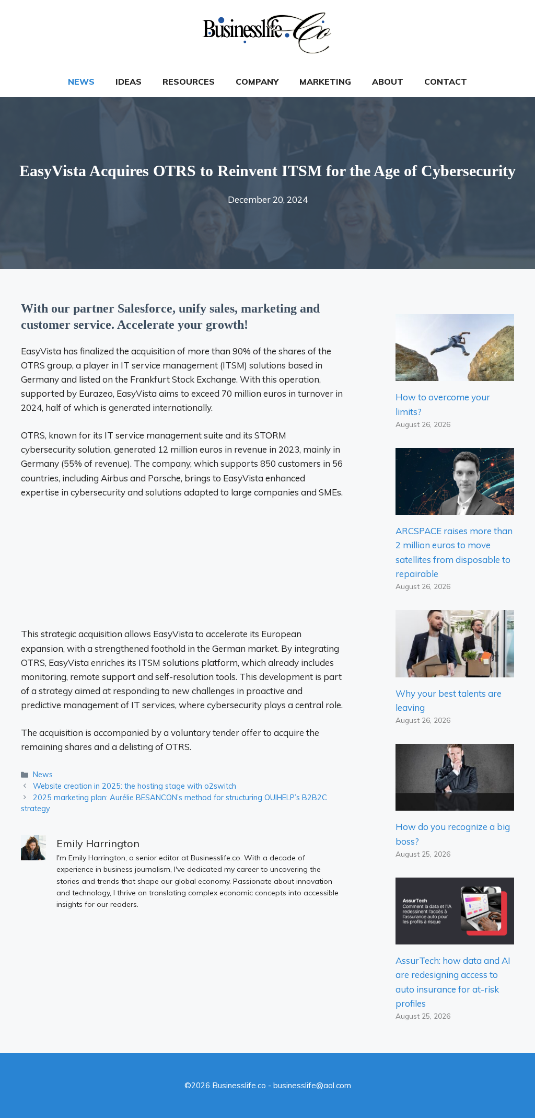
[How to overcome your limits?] (455, 373)
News (81, 81)
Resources (188, 81)
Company (257, 81)
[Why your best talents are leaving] (455, 669)
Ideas (128, 81)
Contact (445, 81)
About (387, 81)
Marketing (325, 81)
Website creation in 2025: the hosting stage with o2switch (134, 786)
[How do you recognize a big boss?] (455, 803)
